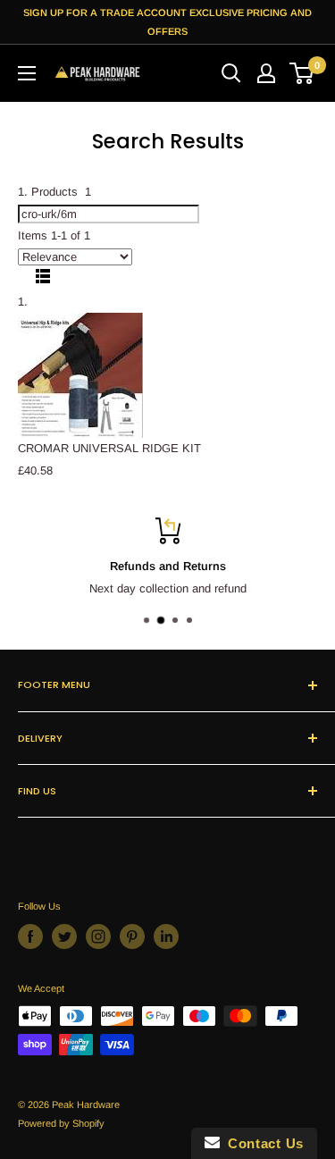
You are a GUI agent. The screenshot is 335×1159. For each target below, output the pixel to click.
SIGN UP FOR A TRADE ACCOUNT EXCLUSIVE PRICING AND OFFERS (167, 22)
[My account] (266, 73)
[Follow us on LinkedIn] (166, 936)
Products (61, 191)
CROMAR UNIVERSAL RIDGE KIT (109, 448)
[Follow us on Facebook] (30, 936)
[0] (302, 73)
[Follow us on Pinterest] (132, 936)
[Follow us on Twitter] (64, 936)
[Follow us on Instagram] (98, 936)
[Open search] (231, 73)
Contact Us (262, 1143)
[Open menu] (27, 73)
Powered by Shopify (61, 1123)
